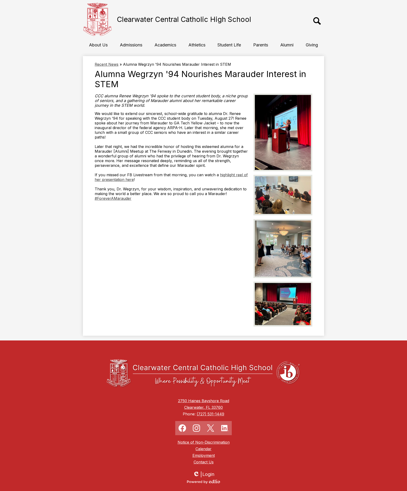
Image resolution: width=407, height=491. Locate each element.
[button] (98, 45)
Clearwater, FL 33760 (203, 407)
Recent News (106, 64)
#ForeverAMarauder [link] (113, 198)
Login (205, 474)
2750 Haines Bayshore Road (203, 400)
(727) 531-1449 (210, 414)
